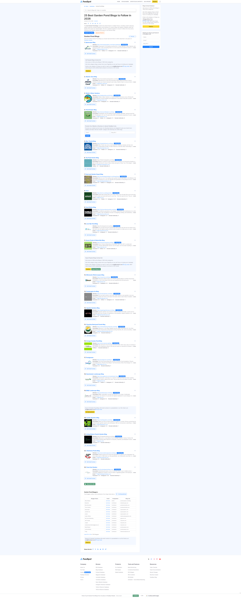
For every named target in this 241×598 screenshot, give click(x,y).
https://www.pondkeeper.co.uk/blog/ (105, 112)
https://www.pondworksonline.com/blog (106, 209)
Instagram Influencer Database (103, 584)
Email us (88, 71)
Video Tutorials (153, 567)
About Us (82, 567)
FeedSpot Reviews (84, 574)
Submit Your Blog (89, 32)
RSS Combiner (131, 574)
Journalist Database (100, 577)
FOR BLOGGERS (125, 1)
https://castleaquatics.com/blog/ (105, 420)
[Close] (240, 593)
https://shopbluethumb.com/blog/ (105, 143)
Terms (81, 579)
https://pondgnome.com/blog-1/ (104, 359)
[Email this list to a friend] (97, 23)
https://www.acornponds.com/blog (105, 242)
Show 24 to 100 (91, 484)
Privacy (82, 577)
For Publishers (118, 567)
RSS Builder (130, 577)
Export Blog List (96, 269)
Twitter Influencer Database (102, 587)
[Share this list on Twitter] (90, 23)
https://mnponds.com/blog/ (103, 277)
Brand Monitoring (132, 567)
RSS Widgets (131, 572)
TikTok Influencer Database (102, 589)
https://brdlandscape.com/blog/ (104, 392)
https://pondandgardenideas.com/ (105, 469)
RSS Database (99, 567)
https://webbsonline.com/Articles (105, 95)
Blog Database (99, 569)
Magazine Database (100, 574)
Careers (85, 572)
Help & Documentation (155, 569)
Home (118, 1)
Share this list (88, 549)
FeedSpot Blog (153, 577)
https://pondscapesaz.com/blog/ (105, 293)
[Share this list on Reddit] (95, 23)
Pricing (155, 1)
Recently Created (154, 574)
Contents (96, 21)
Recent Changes (154, 572)
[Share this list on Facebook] (88, 23)
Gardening (92, 6)
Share (85, 23)
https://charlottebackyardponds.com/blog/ (107, 326)
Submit (87, 135)
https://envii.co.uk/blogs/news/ (104, 193)
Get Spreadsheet (90, 412)
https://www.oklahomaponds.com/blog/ (106, 453)
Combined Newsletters (133, 569)
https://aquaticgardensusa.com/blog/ (106, 310)
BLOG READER (147, 1)
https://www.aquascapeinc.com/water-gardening (108, 44)
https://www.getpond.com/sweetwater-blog (107, 376)
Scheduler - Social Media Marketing (136, 579)
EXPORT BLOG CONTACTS (136, 1)
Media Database (119, 572)
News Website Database (101, 582)
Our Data (82, 569)
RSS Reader (118, 569)
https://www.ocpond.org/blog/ (104, 343)
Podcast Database (100, 572)
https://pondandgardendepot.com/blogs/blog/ (108, 176)
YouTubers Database (101, 579)
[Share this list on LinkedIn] (93, 23)
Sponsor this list (100, 32)
